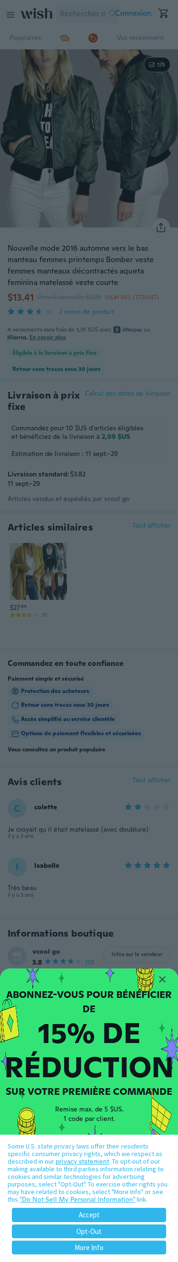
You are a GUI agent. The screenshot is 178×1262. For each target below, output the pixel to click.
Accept (89, 1214)
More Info (89, 1247)
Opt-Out (89, 1231)
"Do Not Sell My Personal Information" (77, 1199)
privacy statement (82, 1161)
